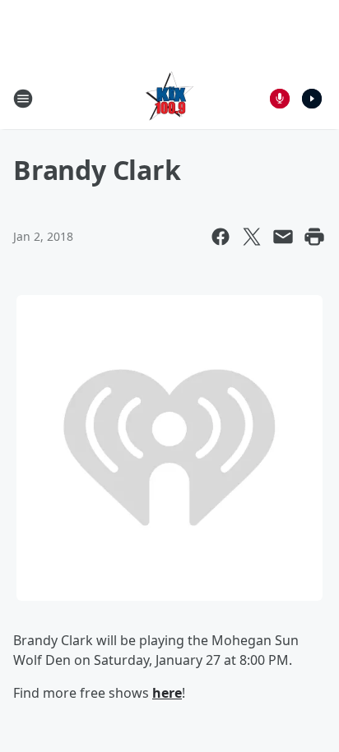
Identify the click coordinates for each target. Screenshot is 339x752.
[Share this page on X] (251, 236)
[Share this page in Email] (283, 236)
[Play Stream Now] (312, 98)
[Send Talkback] (280, 98)
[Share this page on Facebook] (220, 236)
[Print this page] (314, 236)
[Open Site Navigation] (23, 98)
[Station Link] (169, 98)
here (167, 693)
